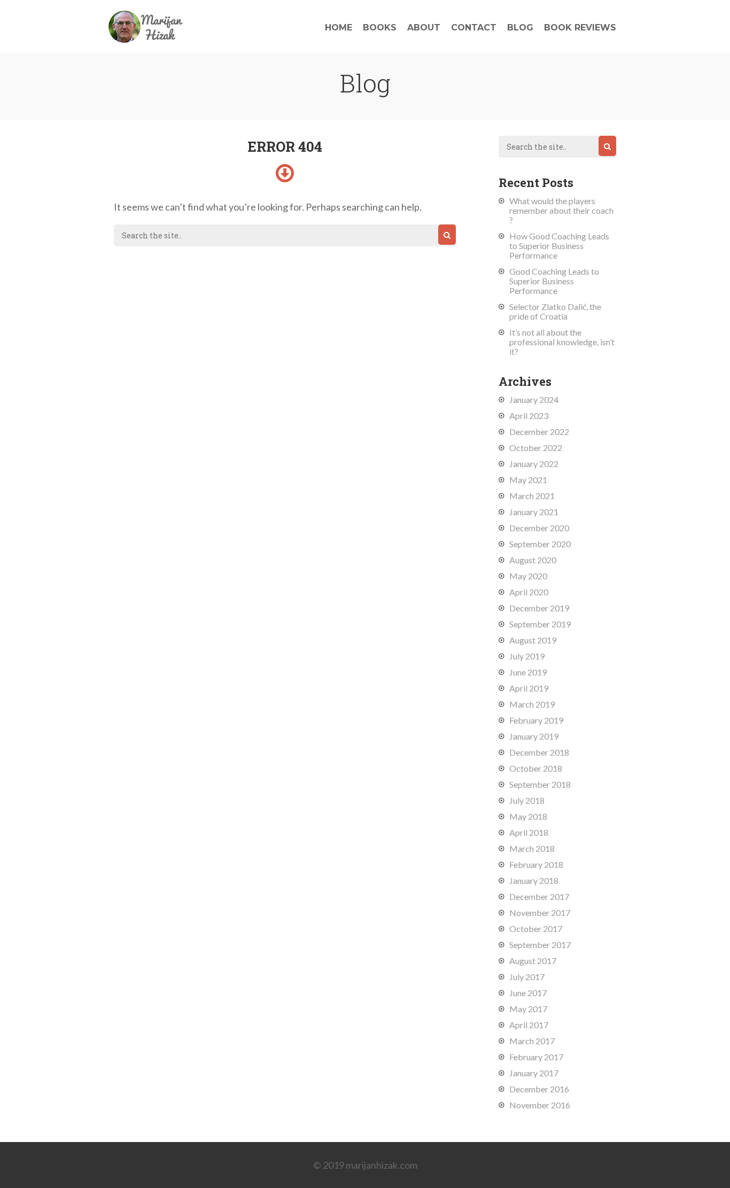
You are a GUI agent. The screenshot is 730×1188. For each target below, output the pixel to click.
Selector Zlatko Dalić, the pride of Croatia (555, 311)
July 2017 (527, 977)
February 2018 (536, 864)
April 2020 (528, 592)
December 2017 (539, 896)
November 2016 (539, 1105)
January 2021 (533, 512)
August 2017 (532, 961)
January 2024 (533, 399)
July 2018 (527, 800)
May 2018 (528, 816)
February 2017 (536, 1057)
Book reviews (580, 27)
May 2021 (528, 480)
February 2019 (536, 720)
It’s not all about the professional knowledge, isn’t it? (562, 341)
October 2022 (535, 447)
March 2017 (532, 1041)
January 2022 (533, 464)
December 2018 (539, 752)
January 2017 (533, 1073)
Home (338, 27)
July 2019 (527, 656)
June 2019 (528, 672)
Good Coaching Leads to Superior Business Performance (554, 281)
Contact (473, 27)
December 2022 (539, 431)
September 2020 (540, 544)
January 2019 (533, 736)
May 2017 (528, 1009)
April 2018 (528, 832)
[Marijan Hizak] (145, 39)
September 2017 (540, 944)
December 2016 (539, 1089)
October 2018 (535, 768)
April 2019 (528, 688)
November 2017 (539, 912)
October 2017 (535, 928)
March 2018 (532, 848)
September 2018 (540, 784)
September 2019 (540, 624)
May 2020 (528, 576)
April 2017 (528, 1025)
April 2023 (528, 415)
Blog (520, 27)
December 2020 (539, 528)
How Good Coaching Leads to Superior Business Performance (559, 245)
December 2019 (539, 608)
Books (380, 27)
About (423, 27)
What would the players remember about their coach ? (561, 210)
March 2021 (532, 496)
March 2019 (532, 704)
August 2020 (532, 560)
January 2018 (533, 880)
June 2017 (528, 993)
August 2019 (532, 640)
